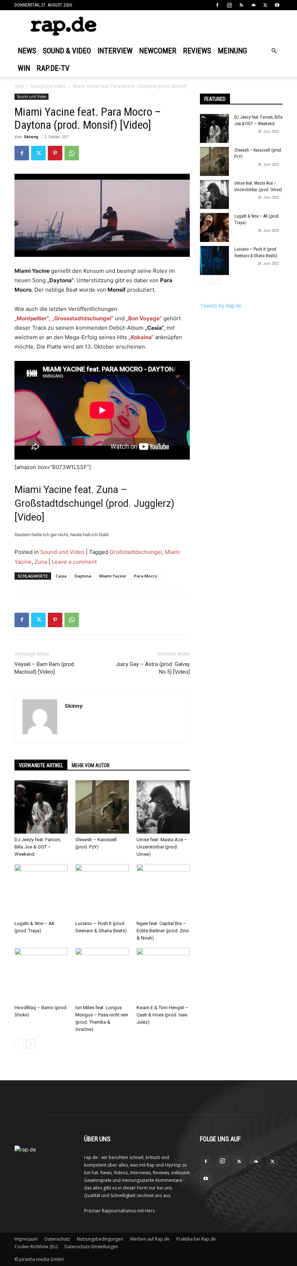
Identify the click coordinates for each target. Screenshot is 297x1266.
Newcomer (157, 50)
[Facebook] (217, 5)
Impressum (26, 1239)
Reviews (197, 50)
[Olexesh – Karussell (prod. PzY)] (102, 807)
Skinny (31, 136)
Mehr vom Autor (91, 765)
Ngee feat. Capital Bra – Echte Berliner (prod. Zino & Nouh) (163, 931)
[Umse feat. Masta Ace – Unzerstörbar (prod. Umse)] (163, 807)
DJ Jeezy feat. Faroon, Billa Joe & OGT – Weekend (37, 847)
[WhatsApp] (71, 153)
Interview (115, 50)
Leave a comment (74, 561)
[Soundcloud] (253, 5)
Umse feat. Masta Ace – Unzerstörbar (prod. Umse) (162, 847)
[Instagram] (229, 5)
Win (24, 68)
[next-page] (30, 1043)
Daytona (83, 576)
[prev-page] (19, 1043)
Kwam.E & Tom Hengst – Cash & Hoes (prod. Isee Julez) (162, 1015)
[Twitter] (265, 5)
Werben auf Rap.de (150, 1239)
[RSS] (241, 5)
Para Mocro (145, 576)
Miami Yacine (112, 576)
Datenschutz (57, 1239)
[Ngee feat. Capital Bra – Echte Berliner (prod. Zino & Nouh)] (163, 890)
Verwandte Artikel (41, 765)
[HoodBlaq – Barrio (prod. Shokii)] (41, 974)
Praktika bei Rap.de (196, 1239)
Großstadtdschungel (136, 551)
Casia (61, 576)
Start (19, 86)
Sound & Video (67, 50)
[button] (274, 51)
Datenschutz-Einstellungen (91, 1247)
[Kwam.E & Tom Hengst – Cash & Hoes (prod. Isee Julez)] (163, 974)
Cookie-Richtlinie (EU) (36, 1247)
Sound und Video (48, 86)
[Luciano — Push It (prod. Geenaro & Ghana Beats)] (102, 890)
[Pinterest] (55, 153)
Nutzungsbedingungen (100, 1239)
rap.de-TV (53, 68)
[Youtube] (277, 5)
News (27, 50)
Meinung (232, 50)
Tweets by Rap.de (221, 305)
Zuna (40, 561)
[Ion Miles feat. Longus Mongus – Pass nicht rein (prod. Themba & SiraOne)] (102, 974)
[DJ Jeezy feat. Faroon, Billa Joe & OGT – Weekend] (41, 807)
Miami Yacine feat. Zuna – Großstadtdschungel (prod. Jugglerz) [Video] (94, 503)
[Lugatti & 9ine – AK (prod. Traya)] (41, 890)
